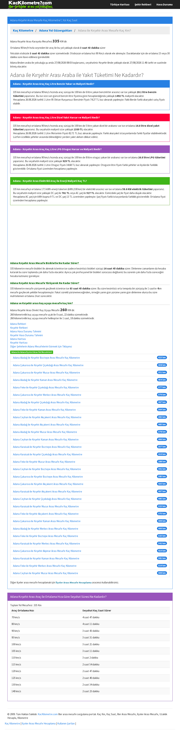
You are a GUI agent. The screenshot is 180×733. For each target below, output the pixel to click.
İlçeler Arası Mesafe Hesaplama (74, 582)
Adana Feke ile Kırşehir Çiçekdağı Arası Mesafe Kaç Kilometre (46, 387)
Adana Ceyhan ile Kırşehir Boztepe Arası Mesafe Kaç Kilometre (47, 469)
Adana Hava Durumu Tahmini (25, 331)
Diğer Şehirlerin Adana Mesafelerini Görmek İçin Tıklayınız (41, 346)
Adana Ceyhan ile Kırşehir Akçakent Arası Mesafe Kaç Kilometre (47, 417)
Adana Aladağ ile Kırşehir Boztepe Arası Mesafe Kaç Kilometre (46, 357)
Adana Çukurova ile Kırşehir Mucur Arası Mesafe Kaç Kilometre (46, 372)
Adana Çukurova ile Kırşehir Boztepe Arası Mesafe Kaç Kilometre (48, 476)
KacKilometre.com (48, 714)
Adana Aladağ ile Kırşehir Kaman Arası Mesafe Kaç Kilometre (45, 380)
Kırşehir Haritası (18, 342)
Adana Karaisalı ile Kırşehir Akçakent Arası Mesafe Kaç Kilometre (47, 491)
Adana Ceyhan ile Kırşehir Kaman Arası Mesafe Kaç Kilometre (46, 439)
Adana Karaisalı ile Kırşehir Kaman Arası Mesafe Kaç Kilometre (46, 558)
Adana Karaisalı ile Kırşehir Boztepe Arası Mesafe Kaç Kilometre (47, 446)
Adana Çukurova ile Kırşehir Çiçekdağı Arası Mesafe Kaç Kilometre (48, 365)
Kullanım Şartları (66, 723)
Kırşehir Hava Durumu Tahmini (26, 335)
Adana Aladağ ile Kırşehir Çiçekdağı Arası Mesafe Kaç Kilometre (47, 402)
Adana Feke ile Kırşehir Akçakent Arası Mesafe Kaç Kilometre (46, 513)
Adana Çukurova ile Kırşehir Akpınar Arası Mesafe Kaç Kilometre (47, 551)
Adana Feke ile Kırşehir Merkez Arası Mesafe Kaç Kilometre (44, 565)
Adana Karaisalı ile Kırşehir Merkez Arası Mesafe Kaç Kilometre (46, 543)
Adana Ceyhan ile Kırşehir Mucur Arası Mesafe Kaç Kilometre (45, 573)
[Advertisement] (90, 233)
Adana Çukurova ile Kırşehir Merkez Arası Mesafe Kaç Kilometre (47, 394)
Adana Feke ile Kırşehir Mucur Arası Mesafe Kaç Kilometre (44, 461)
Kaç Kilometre (12, 723)
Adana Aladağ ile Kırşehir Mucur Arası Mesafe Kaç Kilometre (45, 432)
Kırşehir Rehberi (19, 327)
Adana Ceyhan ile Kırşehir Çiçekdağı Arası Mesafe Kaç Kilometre (47, 499)
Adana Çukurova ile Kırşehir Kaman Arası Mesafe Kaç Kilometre (47, 521)
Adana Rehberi (18, 324)
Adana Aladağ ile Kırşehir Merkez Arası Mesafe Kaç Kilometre (45, 528)
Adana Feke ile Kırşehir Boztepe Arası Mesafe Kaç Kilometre (45, 536)
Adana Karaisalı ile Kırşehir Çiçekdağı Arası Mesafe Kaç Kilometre (47, 454)
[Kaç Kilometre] (30, 4)
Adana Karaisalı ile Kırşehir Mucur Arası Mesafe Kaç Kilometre (46, 506)
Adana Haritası (18, 339)
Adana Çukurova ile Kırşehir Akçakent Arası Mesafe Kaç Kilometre (48, 484)
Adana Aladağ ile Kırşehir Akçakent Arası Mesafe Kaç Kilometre (46, 424)
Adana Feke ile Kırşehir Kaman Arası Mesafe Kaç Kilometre (44, 409)
